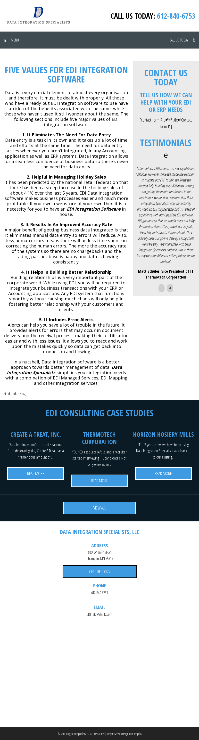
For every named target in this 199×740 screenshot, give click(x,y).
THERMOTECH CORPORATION (99, 438)
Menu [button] (15, 40)
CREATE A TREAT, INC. (35, 434)
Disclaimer (99, 734)
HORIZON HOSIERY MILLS (163, 434)
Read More (35, 473)
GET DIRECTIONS (99, 571)
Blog (22, 393)
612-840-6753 (176, 16)
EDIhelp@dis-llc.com (99, 614)
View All (99, 508)
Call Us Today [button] (178, 40)
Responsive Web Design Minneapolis (124, 734)
